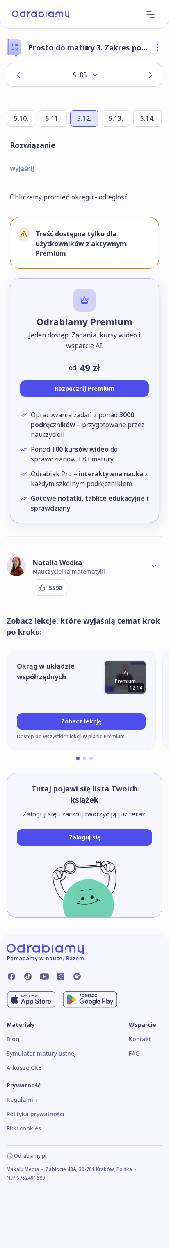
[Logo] (40, 14)
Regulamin (22, 1099)
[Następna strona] (150, 75)
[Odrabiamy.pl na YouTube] (44, 976)
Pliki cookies (24, 1128)
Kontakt (140, 1039)
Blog (13, 1039)
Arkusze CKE (24, 1068)
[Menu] (150, 14)
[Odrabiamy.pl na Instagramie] (61, 976)
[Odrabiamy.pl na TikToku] (28, 976)
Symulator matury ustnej (41, 1053)
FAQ (134, 1053)
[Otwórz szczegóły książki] (157, 47)
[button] (78, 758)
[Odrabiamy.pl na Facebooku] (11, 976)
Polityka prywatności (35, 1114)
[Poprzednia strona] (18, 75)
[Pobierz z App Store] (31, 999)
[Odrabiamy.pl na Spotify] (77, 976)
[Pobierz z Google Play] (90, 999)
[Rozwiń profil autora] (154, 566)
